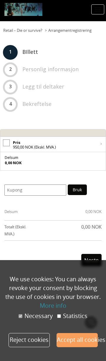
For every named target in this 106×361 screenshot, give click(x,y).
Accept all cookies (77, 340)
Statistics (75, 316)
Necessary (38, 316)
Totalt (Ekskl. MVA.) (15, 230)
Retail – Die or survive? (22, 30)
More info (53, 306)
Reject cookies (29, 340)
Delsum (11, 211)
